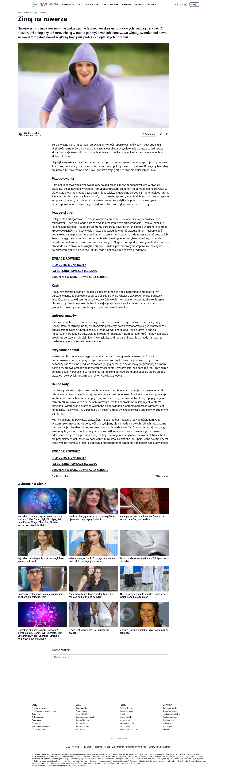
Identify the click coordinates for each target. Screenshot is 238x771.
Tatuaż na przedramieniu (129, 729)
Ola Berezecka (31, 133)
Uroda (151, 4)
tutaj (83, 765)
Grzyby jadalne (168, 726)
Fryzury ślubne (81, 711)
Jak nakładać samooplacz (42, 726)
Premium (126, 4)
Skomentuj (150, 134)
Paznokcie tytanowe (170, 711)
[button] (183, 4)
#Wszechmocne (110, 4)
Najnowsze (68, 4)
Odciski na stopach (39, 729)
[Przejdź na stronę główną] (35, 6)
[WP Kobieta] (51, 4)
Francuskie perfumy (39, 708)
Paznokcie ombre (38, 723)
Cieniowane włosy (126, 711)
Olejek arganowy (38, 717)
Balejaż (122, 714)
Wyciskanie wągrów (127, 723)
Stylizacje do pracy (83, 723)
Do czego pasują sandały (85, 717)
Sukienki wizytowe (82, 726)
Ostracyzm (167, 723)
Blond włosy (36, 720)
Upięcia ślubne (168, 720)
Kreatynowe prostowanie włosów (44, 711)
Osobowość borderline (171, 714)
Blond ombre (36, 714)
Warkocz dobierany (170, 717)
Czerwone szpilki (126, 717)
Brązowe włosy (125, 720)
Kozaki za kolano (82, 708)
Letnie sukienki (81, 714)
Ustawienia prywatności (160, 747)
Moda (138, 4)
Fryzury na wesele (170, 708)
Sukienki (166, 729)
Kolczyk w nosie (125, 726)
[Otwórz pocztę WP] (176, 4)
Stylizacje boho (81, 729)
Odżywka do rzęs (126, 708)
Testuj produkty (87, 4)
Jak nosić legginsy (83, 720)
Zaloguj (194, 4)
